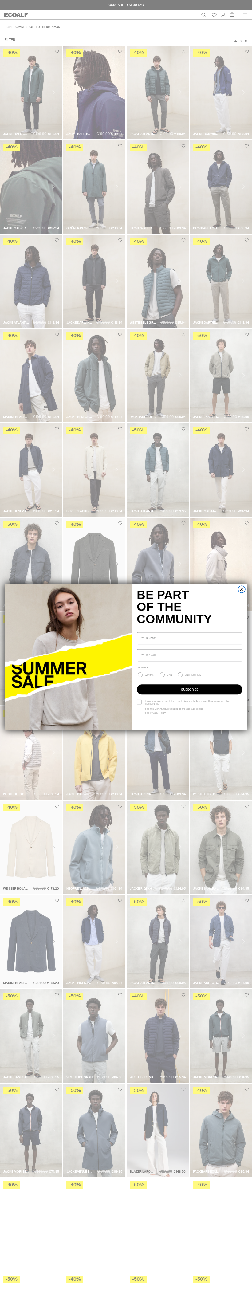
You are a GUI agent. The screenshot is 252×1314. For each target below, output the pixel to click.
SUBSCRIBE (189, 689)
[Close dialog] (241, 589)
